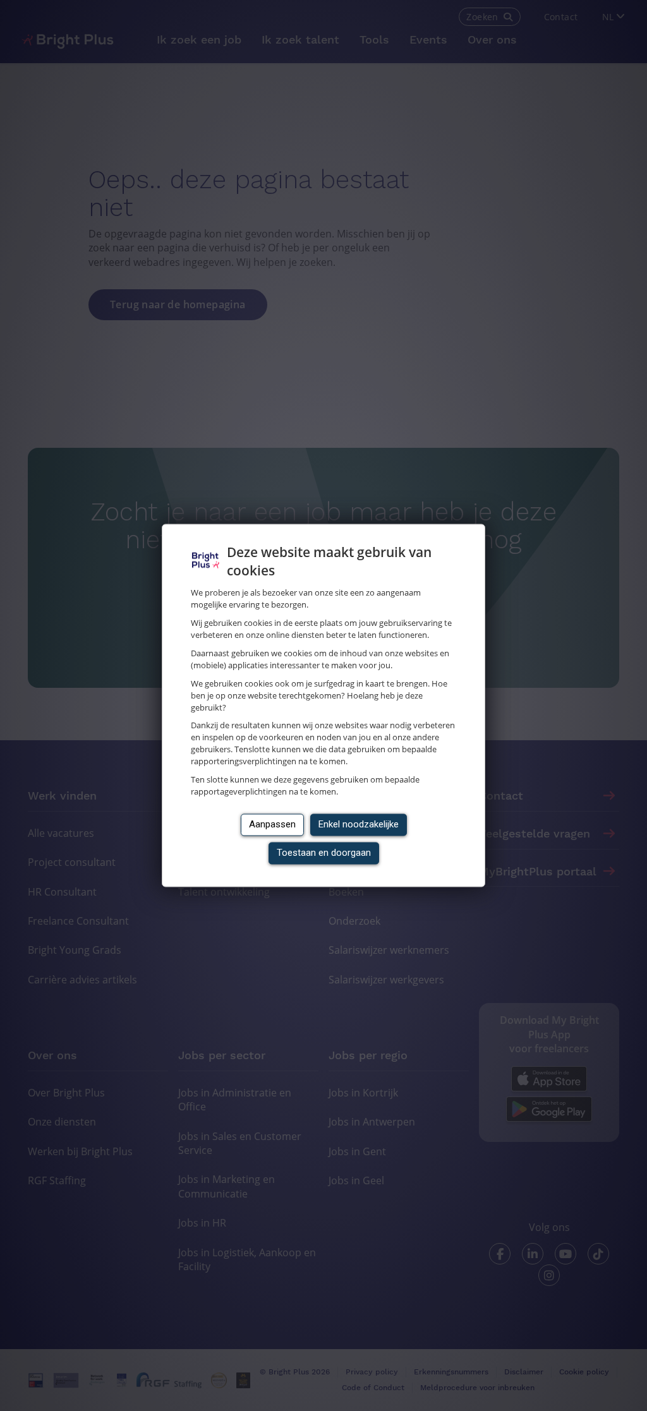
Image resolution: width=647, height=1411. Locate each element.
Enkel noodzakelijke (358, 825)
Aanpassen (272, 825)
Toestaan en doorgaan (324, 853)
